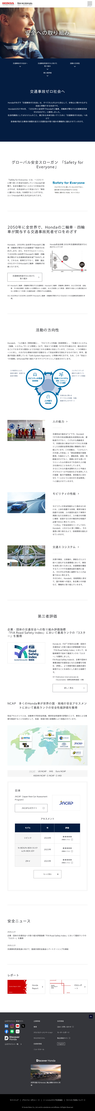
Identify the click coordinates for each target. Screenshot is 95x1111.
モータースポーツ (63, 1032)
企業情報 (37, 1021)
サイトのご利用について (74, 1100)
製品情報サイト (62, 1038)
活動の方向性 (75, 63)
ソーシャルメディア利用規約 (53, 1100)
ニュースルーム (39, 1049)
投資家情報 (38, 1044)
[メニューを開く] (90, 4)
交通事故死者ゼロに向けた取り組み (47, 65)
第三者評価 (47, 73)
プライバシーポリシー (29, 1100)
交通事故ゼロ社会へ (20, 63)
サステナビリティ (39, 1038)
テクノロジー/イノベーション (43, 1032)
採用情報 (60, 1021)
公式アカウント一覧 (11, 1044)
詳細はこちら (66, 839)
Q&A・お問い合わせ (64, 1027)
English (61, 1044)
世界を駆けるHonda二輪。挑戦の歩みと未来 (45, 1084)
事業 (35, 1027)
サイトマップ (14, 1100)
